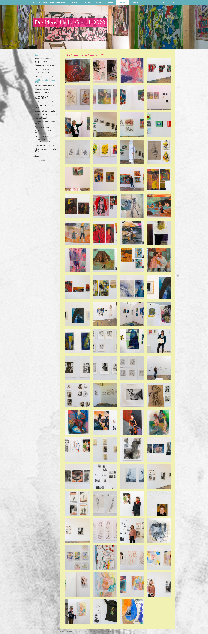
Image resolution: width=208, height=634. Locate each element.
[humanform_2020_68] (159, 503)
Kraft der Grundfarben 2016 (44, 132)
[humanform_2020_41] (159, 341)
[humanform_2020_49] (159, 368)
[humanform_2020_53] (132, 395)
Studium (87, 2)
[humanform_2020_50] (105, 395)
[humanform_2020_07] (105, 206)
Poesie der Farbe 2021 (44, 76)
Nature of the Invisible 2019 (44, 106)
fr (173, 2)
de (163, 2)
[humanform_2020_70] (159, 530)
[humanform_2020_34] (77, 287)
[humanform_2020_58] (105, 449)
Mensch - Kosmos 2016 (44, 136)
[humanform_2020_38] (105, 314)
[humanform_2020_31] (105, 233)
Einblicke (122, 2)
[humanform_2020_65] (132, 476)
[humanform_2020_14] (105, 179)
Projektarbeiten (39, 160)
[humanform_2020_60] (159, 449)
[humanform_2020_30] (159, 233)
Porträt (110, 2)
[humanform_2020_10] (132, 233)
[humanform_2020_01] (77, 70)
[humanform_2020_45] (105, 368)
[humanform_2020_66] (105, 503)
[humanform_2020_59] (77, 476)
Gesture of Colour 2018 (45, 111)
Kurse (98, 2)
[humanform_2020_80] (159, 584)
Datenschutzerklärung (104, 631)
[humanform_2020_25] (132, 152)
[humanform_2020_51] (159, 395)
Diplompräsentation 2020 (45, 89)
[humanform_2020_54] (105, 422)
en (168, 2)
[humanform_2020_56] (132, 422)
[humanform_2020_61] (132, 449)
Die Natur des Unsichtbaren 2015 (42, 141)
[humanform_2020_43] (77, 341)
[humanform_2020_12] (132, 179)
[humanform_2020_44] (105, 341)
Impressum (89, 631)
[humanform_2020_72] (77, 557)
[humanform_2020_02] (105, 70)
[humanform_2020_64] (159, 476)
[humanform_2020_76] (159, 557)
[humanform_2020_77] (77, 584)
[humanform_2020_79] (132, 584)
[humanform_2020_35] (132, 287)
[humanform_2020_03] (132, 70)
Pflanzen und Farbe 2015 (45, 145)
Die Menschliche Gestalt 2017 (45, 122)
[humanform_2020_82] (77, 611)
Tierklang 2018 (41, 114)
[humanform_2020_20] (132, 124)
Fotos (35, 55)
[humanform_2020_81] (132, 611)
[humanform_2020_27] (77, 152)
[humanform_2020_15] (77, 179)
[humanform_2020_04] (77, 260)
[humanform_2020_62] (77, 503)
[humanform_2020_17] (159, 97)
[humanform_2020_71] (105, 530)
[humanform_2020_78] (105, 584)
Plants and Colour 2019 (44, 102)
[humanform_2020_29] (77, 206)
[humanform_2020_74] (105, 557)
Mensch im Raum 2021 (44, 69)
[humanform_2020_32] (159, 179)
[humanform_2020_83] (105, 611)
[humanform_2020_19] (77, 97)
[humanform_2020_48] (77, 395)
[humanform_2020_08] (132, 260)
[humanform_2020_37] (159, 287)
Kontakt (135, 2)
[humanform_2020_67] (132, 503)
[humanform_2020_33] (105, 287)
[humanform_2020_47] (132, 368)
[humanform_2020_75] (132, 557)
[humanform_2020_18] (105, 97)
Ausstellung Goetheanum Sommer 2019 (45, 97)
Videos (36, 156)
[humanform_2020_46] (77, 368)
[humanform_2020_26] (159, 152)
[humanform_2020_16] (132, 97)
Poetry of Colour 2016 (44, 127)
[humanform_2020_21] (77, 124)
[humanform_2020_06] (105, 260)
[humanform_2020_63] (105, 476)
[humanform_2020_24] (159, 124)
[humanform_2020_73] (132, 530)
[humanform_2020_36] (77, 314)
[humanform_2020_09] (77, 233)
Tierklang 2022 (41, 62)
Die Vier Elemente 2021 (45, 73)
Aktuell (75, 2)
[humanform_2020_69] (77, 530)
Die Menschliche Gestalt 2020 (45, 81)
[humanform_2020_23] (132, 206)
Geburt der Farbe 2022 (44, 66)
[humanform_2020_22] (105, 124)
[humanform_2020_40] (132, 314)
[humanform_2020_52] (77, 422)
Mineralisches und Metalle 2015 (45, 150)
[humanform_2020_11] (159, 206)
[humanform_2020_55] (159, 422)
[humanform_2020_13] (159, 260)
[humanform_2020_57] (77, 449)
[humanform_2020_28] (105, 152)
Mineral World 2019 (43, 92)
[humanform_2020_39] (159, 314)
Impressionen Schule (43, 58)
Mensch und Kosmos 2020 (45, 85)
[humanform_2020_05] (159, 70)
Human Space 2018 (43, 118)
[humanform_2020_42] (132, 341)
